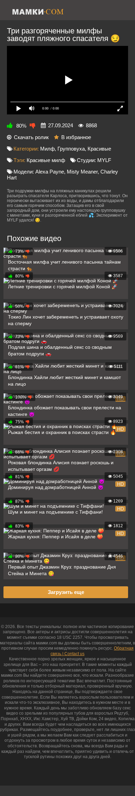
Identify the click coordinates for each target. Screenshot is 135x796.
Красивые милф (46, 160)
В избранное (76, 137)
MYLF (104, 160)
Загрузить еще (66, 592)
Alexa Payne (49, 172)
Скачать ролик (31, 137)
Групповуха (71, 149)
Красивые (99, 149)
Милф (47, 149)
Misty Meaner (82, 172)
